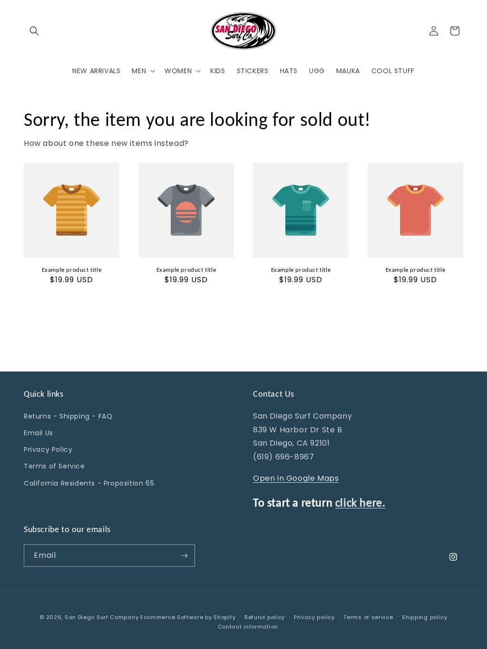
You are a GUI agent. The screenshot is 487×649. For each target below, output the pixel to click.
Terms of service (368, 617)
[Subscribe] (184, 555)
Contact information (248, 626)
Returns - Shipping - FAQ (68, 416)
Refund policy (264, 617)
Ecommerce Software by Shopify (187, 617)
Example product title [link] (72, 269)
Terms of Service (54, 466)
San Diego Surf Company (101, 617)
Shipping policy (425, 617)
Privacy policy (314, 617)
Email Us (38, 433)
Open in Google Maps (296, 478)
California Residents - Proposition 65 (89, 483)
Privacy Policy (48, 449)
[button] (34, 30)
